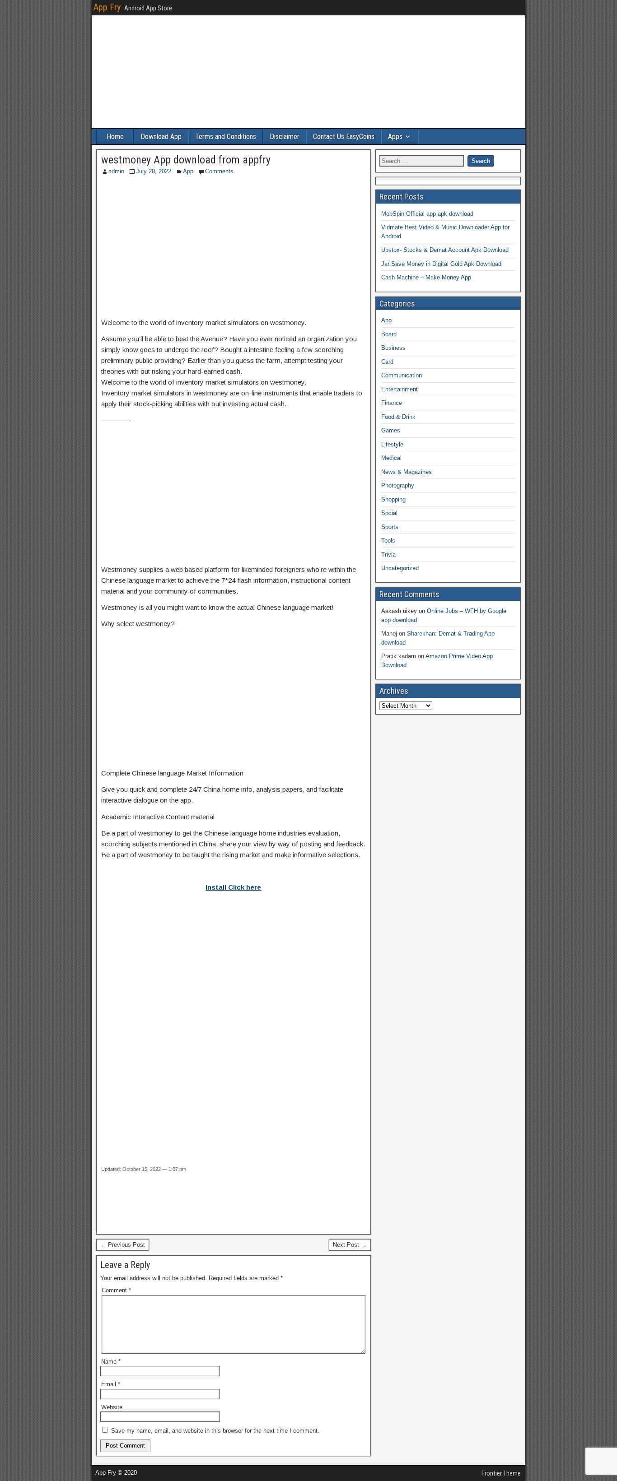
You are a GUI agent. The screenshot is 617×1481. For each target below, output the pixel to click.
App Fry (107, 7)
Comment (116, 1290)
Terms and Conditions (225, 136)
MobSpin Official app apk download (427, 213)
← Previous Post (122, 1244)
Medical (391, 458)
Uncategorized (400, 568)
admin (116, 171)
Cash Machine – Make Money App (426, 277)
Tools (388, 540)
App (188, 171)
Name (111, 1361)
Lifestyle (392, 444)
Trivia (388, 554)
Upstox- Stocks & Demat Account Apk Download (445, 249)
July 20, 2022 (153, 171)
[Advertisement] (233, 247)
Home (115, 136)
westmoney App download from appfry (186, 159)
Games (390, 430)
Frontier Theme (501, 1473)
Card (387, 361)
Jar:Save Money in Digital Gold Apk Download (441, 263)
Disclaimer (284, 136)
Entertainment (399, 389)
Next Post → (350, 1244)
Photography (397, 485)
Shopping (393, 499)
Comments (219, 171)
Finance (391, 402)
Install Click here (233, 887)
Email (110, 1384)
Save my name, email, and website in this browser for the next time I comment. (215, 1430)
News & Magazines (406, 472)
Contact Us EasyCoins (343, 136)
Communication (401, 375)
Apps (395, 136)
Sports (389, 527)
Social (389, 513)
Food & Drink (398, 416)
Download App (161, 136)
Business (393, 347)
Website (111, 1407)
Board (389, 334)
